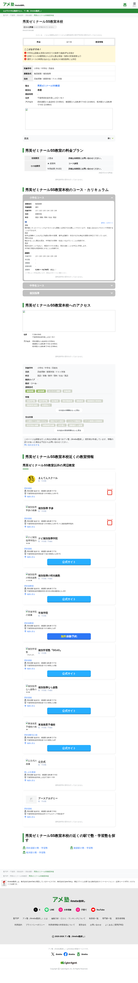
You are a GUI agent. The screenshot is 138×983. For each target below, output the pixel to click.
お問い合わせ (95, 924)
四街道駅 (28, 15)
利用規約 (18, 924)
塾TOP (5, 15)
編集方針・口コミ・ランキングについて (68, 918)
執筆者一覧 (94, 918)
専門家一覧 (107, 918)
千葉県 (12, 15)
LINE (52, 909)
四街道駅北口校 (30, 734)
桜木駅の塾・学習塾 (36, 852)
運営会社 (82, 924)
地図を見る (31, 496)
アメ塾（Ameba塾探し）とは (35, 918)
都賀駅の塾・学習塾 (83, 848)
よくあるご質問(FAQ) (114, 924)
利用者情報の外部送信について (62, 924)
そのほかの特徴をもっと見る (69, 410)
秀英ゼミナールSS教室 (48, 85)
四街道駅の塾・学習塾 (37, 848)
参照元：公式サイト (107, 223)
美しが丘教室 (30, 772)
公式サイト (69, 562)
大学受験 (67, 909)
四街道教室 (29, 585)
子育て (84, 909)
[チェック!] (110, 493)
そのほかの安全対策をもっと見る (69, 430)
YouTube (100, 909)
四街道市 (20, 15)
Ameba (59, 954)
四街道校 (28, 488)
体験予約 (69, 636)
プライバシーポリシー (35, 924)
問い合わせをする (31, 444)
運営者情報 (120, 918)
